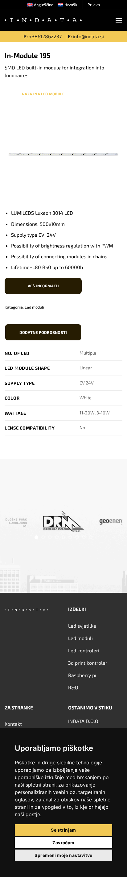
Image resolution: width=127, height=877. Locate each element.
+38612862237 (46, 36)
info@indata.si (88, 36)
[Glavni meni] (118, 20)
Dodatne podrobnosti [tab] (43, 332)
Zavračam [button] (63, 842)
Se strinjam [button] (63, 830)
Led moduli (34, 307)
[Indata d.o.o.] (43, 20)
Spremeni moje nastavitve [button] (63, 855)
